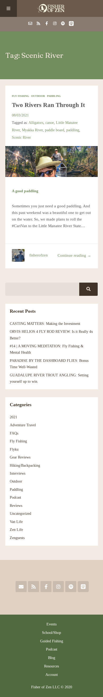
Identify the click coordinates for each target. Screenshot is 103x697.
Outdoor (38, 96)
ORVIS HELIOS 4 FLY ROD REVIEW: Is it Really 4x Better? (51, 334)
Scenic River (21, 137)
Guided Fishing (51, 641)
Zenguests (17, 538)
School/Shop (51, 633)
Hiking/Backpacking (25, 465)
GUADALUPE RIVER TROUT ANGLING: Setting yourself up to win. (49, 378)
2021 (13, 417)
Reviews (16, 505)
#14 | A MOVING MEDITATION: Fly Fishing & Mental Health (46, 349)
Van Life (16, 522)
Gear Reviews (20, 457)
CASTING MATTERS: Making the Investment (45, 323)
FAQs (14, 433)
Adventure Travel (23, 425)
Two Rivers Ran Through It (48, 105)
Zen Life (16, 529)
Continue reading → (74, 255)
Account (51, 675)
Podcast (15, 497)
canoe (49, 122)
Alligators (36, 122)
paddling (72, 130)
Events (51, 624)
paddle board (54, 130)
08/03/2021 (20, 115)
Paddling (54, 96)
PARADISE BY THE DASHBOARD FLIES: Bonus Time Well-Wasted (49, 363)
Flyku (14, 449)
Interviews (17, 473)
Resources (51, 666)
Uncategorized (20, 513)
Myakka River (32, 130)
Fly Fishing (20, 96)
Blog (51, 658)
